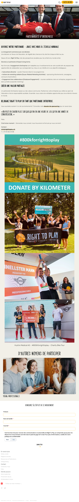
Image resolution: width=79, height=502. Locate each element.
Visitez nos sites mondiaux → (13, 483)
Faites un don (4, 454)
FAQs (2, 469)
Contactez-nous (5, 466)
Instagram (8, 488)
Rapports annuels (6, 456)
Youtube (15, 488)
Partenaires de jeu (6, 476)
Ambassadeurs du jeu (7, 479)
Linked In (11, 488)
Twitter (5, 488)
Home (5, 2)
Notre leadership (5, 474)
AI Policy (27, 500)
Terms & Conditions (33, 500)
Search (60, 2)
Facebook (2, 488)
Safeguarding (4, 461)
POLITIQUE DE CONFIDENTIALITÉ (18, 500)
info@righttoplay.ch (8, 129)
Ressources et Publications (8, 459)
